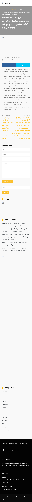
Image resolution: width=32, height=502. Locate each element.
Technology (5, 420)
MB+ (3, 410)
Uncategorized (5, 427)
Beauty (3, 394)
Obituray (4, 414)
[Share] (9, 65)
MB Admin (6, 60)
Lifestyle (4, 407)
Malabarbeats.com (11, 2)
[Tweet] (23, 65)
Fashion (4, 398)
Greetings (4, 401)
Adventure (4, 391)
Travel (3, 423)
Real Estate (5, 417)
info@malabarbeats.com (11, 489)
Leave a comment (17, 60)
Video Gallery (5, 430)
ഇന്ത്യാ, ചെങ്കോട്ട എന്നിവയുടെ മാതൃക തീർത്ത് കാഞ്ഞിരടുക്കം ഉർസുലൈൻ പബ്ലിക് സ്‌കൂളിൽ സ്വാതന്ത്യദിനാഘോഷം (15, 237)
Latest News (17, 57)
